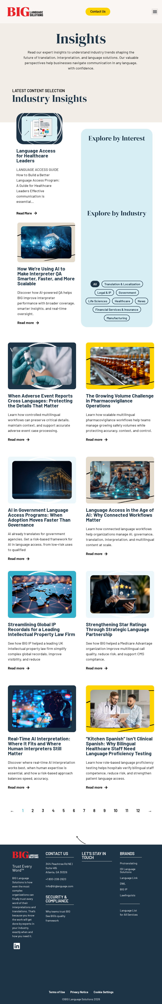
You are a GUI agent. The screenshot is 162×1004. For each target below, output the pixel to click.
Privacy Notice (79, 992)
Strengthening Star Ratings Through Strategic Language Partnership (117, 629)
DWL (123, 883)
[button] (155, 11)
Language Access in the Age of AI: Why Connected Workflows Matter (120, 515)
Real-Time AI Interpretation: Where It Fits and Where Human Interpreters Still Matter (39, 745)
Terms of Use (57, 992)
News (141, 301)
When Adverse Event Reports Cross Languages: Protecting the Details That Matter (40, 400)
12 (138, 810)
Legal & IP (104, 292)
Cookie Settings (103, 992)
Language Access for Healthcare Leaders (36, 155)
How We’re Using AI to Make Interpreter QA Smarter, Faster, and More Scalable (46, 276)
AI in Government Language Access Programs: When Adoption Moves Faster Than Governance (39, 517)
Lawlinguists (127, 895)
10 (115, 810)
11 (126, 810)
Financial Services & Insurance (116, 309)
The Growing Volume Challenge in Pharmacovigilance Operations (120, 400)
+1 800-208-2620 (56, 879)
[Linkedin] (17, 946)
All (95, 284)
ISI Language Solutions (127, 870)
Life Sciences (97, 301)
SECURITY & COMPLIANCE (57, 899)
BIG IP (123, 889)
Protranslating (128, 863)
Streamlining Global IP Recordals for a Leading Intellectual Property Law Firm (41, 629)
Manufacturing (117, 318)
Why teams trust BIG (58, 911)
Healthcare (122, 301)
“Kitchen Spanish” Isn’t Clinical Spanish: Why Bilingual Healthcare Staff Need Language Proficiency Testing (119, 745)
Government (127, 292)
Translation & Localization (122, 284)
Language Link (129, 878)
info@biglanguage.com (59, 886)
